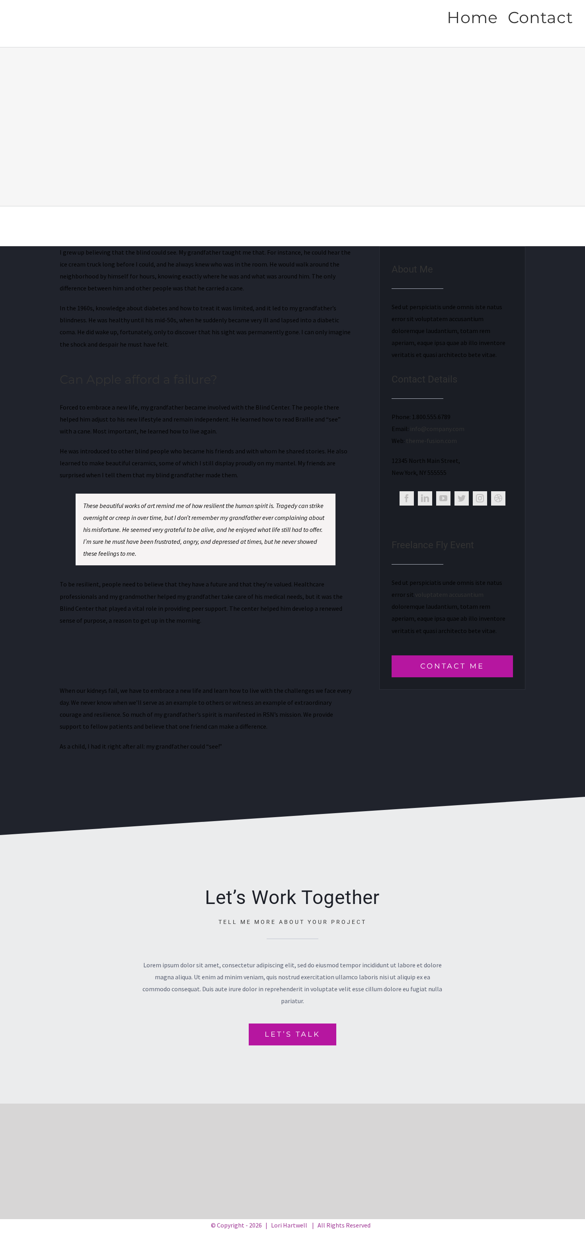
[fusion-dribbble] (498, 498)
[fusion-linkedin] (425, 498)
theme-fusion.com (431, 441)
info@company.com (437, 429)
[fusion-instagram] (480, 498)
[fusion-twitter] (461, 498)
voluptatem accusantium (449, 594)
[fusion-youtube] (443, 498)
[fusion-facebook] (407, 498)
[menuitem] (477, 16)
